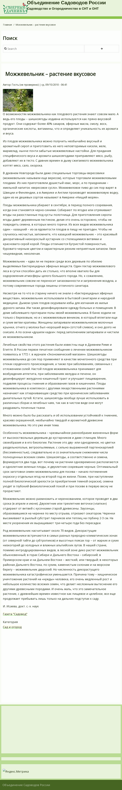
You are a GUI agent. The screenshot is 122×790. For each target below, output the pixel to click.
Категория (10, 622)
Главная (7, 24)
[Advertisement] (61, 666)
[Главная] (16, 8)
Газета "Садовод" (15, 614)
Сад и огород (12, 627)
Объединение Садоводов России (66, 2)
